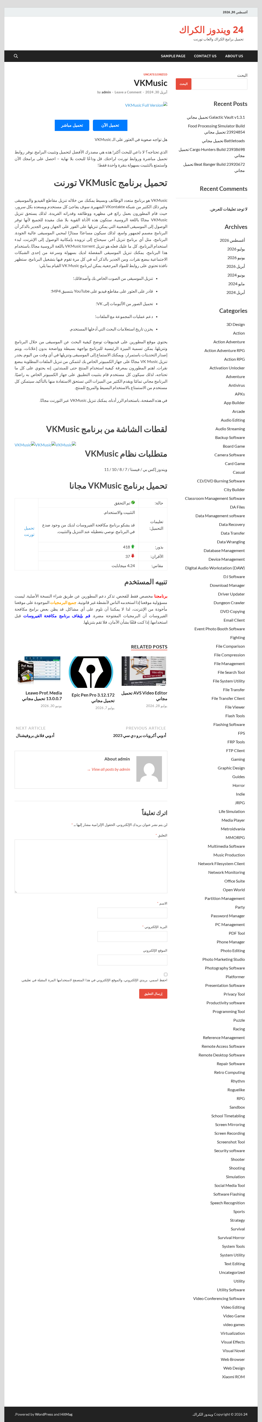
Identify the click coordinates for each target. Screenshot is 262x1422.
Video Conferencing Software (219, 1298)
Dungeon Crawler (229, 602)
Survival (238, 1228)
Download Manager (227, 585)
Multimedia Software (226, 846)
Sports (239, 1211)
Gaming (238, 759)
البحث (242, 75)
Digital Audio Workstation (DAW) (215, 567)
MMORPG (235, 837)
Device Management (227, 559)
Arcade (238, 411)
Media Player (233, 820)
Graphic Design (231, 767)
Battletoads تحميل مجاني (223, 140)
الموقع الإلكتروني (155, 950)
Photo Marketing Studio (223, 959)
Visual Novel (234, 1350)
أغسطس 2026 (232, 240)
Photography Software (225, 967)
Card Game (235, 463)
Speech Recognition (227, 1202)
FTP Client (235, 750)
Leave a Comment (128, 92)
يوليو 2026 (236, 248)
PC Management (230, 924)
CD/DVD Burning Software (221, 480)
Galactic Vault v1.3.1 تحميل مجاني (216, 117)
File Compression (229, 654)
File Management (229, 663)
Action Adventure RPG (224, 350)
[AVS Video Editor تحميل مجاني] (143, 672)
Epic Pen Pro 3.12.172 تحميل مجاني (93, 697)
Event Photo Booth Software (219, 628)
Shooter (238, 1159)
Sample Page (173, 56)
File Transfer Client (228, 698)
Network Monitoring (226, 872)
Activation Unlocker (227, 367)
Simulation (235, 1176)
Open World (234, 889)
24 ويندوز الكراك (211, 29)
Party (240, 907)
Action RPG (234, 359)
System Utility (232, 1254)
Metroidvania (233, 828)
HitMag (66, 1414)
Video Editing (233, 1307)
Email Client (234, 620)
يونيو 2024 (236, 274)
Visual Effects (233, 1341)
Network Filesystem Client (221, 863)
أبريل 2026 (235, 266)
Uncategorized (155, 74)
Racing (239, 1028)
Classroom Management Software (215, 498)
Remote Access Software (223, 1046)
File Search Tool (231, 672)
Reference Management (224, 1037)
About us (234, 56)
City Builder (234, 489)
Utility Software (231, 1289)
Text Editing (234, 1263)
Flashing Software (229, 724)
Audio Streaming (230, 428)
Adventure (235, 376)
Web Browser (233, 1359)
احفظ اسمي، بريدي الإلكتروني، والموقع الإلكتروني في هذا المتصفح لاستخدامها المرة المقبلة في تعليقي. (94, 980)
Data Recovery (232, 524)
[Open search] (16, 56)
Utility (239, 1280)
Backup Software (230, 437)
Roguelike (236, 1089)
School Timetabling (228, 1115)
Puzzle (239, 1020)
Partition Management (225, 898)
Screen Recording (229, 1133)
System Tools (233, 1246)
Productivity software (225, 1002)
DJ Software (234, 576)
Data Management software (220, 515)
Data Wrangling (231, 541)
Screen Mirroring (230, 1124)
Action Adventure (229, 341)
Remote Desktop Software (222, 1054)
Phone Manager (231, 941)
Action (239, 332)
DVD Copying (232, 611)
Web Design (234, 1367)
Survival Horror (231, 1237)
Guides (238, 776)
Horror (239, 785)
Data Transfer (233, 533)
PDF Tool (237, 933)
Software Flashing (229, 1194)
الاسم (162, 903)
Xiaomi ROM (233, 1376)
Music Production (229, 854)
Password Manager (228, 915)
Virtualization (233, 1333)
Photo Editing (233, 950)
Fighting (237, 637)
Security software (229, 1150)
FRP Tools (236, 741)
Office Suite (234, 880)
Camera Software (229, 454)
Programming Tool (229, 1011)
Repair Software (231, 1063)
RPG (241, 1098)
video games (234, 1324)
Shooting (237, 1167)
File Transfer (234, 689)
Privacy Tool (234, 993)
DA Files (237, 506)
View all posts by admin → (108, 769)
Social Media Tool (229, 1185)
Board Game (234, 446)
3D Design (235, 324)
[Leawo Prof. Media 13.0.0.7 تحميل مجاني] (38, 672)
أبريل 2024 (235, 292)
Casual (239, 472)
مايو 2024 (236, 283)
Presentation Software (225, 985)
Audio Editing (233, 419)
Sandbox (237, 1107)
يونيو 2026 (236, 257)
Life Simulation (232, 811)
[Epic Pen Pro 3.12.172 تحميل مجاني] (91, 673)
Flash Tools (235, 715)
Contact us (205, 56)
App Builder (234, 402)
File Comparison (230, 646)
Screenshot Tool (231, 1141)
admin (106, 92)
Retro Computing (229, 1072)
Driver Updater (231, 593)
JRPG (240, 802)
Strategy (237, 1220)
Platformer (235, 976)
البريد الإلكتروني (154, 927)
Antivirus (236, 385)
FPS (241, 733)
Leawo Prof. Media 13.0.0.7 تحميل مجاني (42, 695)
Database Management (224, 550)
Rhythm (238, 1080)
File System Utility (229, 680)
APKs (240, 393)
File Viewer (235, 706)
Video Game (234, 1315)
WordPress (44, 1414)
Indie (240, 793)
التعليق (161, 835)
